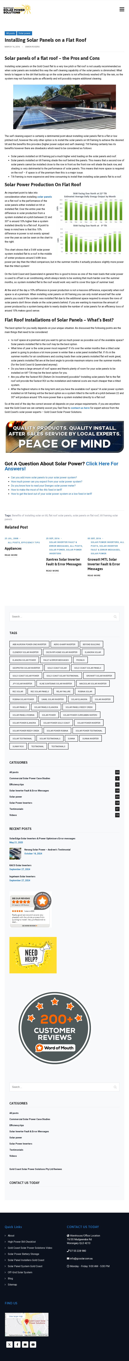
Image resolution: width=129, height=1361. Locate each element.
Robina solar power (23, 699)
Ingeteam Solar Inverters (22, 876)
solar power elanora (24, 723)
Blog (10, 1278)
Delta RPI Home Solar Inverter (61, 652)
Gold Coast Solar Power (26, 676)
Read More (11, 555)
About (11, 1235)
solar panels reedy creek (79, 707)
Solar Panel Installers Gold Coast (26, 1260)
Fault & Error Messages (56, 660)
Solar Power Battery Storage (23, 1254)
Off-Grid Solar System (20, 1272)
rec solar (18, 691)
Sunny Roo (18, 746)
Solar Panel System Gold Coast (25, 1266)
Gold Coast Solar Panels (87, 668)
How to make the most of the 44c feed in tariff (36, 489)
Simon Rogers (32, 47)
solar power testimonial (89, 731)
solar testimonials (50, 738)
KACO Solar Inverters (20, 865)
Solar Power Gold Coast (56, 723)
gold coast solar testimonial (63, 676)
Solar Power (49, 715)
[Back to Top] (122, 1355)
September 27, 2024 (19, 869)
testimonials (58, 746)
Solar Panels (20, 707)
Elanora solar (93, 652)
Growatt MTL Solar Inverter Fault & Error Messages (104, 564)
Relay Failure (63, 691)
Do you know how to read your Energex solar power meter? (43, 485)
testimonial (37, 746)
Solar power (25, 33)
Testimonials (16, 809)
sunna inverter (90, 738)
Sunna (71, 738)
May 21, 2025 (16, 842)
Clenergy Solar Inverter (26, 652)
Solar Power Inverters (105, 542)
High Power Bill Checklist (22, 1241)
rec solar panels (40, 691)
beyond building (91, 644)
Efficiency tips (30, 542)
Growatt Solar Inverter (99, 676)
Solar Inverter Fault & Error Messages (29, 790)
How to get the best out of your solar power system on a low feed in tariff (51, 493)
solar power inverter (88, 723)
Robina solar (85, 691)
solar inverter (103, 699)
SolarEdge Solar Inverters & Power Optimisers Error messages (42, 838)
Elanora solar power (24, 660)
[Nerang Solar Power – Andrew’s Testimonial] (15, 854)
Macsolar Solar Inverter (93, 683)
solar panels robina (23, 715)
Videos (13, 815)
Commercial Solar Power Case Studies (29, 778)
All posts (10, 33)
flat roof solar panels (60, 515)
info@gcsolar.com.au (81, 1258)
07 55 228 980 (78, 1250)
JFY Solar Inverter (22, 683)
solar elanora (79, 699)
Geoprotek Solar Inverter (26, 668)
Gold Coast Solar (57, 668)
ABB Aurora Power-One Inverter (29, 644)
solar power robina (57, 731)
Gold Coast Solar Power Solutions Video (30, 1247)
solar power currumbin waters (80, 715)
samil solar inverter (53, 699)
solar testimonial (22, 738)
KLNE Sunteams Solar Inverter (56, 683)
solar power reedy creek (26, 731)
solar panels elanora (46, 707)
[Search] (116, 617)
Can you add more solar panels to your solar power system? (44, 477)
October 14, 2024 (33, 853)
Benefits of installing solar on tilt (30, 515)
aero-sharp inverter (64, 644)
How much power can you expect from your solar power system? (46, 481)
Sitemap (12, 1284)
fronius (80, 660)
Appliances (13, 548)
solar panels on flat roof (86, 515)
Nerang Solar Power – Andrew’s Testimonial (47, 849)
